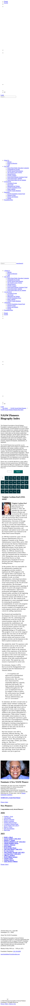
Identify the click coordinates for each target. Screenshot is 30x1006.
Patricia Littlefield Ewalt (11, 842)
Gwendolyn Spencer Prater (11, 824)
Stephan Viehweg (9, 860)
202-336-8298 (17, 951)
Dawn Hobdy (8, 846)
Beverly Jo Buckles (9, 819)
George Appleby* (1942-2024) (12, 838)
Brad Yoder (7, 830)
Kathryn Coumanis (9, 821)
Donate (6, 1)
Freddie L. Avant (8, 816)
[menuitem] (3, 478)
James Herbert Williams (11, 861)
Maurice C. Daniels (9, 840)
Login (2, 95)
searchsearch (19, 263)
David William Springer (11, 857)
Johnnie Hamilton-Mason (11, 843)
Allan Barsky (7, 818)
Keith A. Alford (8, 837)
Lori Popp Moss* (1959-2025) (12, 854)
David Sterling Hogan (10, 848)
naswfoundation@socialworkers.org (10, 954)
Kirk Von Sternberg (9, 828)
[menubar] (15, 485)
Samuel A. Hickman (9, 845)
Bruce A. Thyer (8, 827)
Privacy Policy (5, 1004)
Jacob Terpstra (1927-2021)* (11, 825)
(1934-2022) (22, 842)
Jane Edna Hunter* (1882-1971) (13, 849)
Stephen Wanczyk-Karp (10, 822)
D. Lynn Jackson (9, 851)
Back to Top (12, 1004)
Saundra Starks (8, 858)
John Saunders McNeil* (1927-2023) (14, 852)
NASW (6, 3)
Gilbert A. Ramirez (9, 855)
